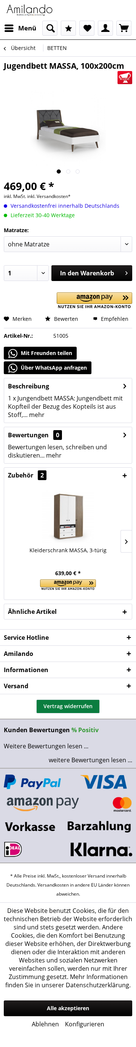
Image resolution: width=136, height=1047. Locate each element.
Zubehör (26, 475)
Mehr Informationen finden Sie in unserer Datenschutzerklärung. (68, 981)
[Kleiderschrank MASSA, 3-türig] (68, 516)
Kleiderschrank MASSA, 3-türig (68, 550)
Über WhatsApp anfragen (53, 367)
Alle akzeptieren (68, 1008)
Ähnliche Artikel (32, 611)
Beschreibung (28, 386)
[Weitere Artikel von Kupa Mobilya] (124, 77)
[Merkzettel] (86, 28)
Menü (27, 28)
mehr (36, 415)
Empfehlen (113, 318)
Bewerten (65, 318)
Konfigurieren (84, 1024)
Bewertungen (28, 435)
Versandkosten (53, 885)
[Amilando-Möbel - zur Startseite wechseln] (30, 10)
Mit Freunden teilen (45, 353)
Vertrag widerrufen (68, 706)
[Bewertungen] (68, 28)
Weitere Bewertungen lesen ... (46, 746)
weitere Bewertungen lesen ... (90, 760)
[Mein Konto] (105, 28)
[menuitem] (20, 28)
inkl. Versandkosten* (49, 196)
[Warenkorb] (123, 28)
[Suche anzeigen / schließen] (49, 28)
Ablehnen (45, 1024)
